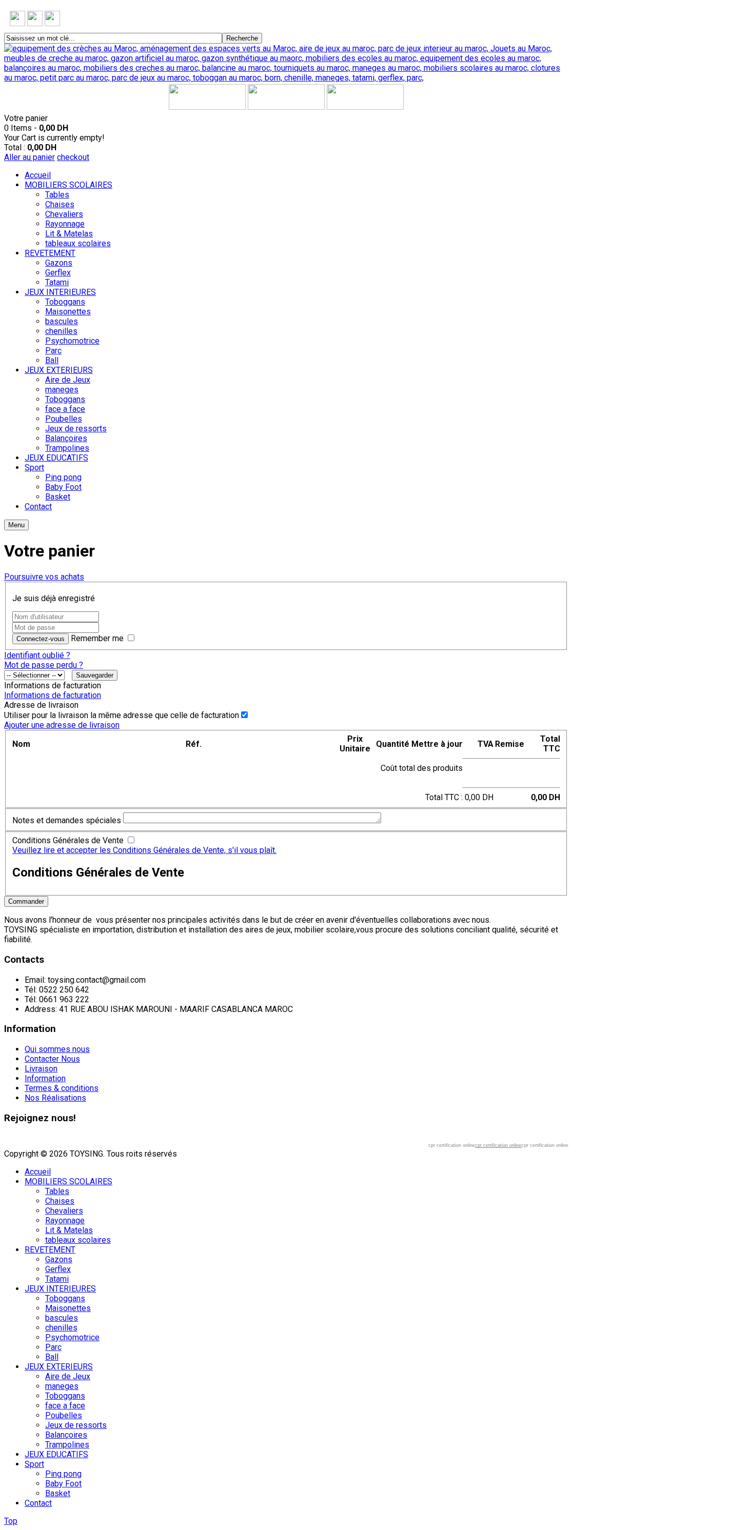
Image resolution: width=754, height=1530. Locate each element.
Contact (38, 1503)
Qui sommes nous (57, 1049)
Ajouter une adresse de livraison (62, 725)
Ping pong (63, 1474)
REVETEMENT (50, 1250)
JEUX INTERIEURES (60, 1289)
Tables (57, 1191)
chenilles (61, 1328)
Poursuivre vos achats (44, 577)
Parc (53, 1347)
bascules (61, 1318)
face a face (65, 1405)
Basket (57, 1493)
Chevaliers (64, 1211)
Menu (16, 525)
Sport (34, 1464)
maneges (61, 1386)
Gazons (58, 1259)
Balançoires (66, 1435)
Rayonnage (65, 1220)
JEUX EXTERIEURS (59, 1367)
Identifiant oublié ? (37, 655)
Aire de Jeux (67, 1376)
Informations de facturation (52, 695)
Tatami (57, 1279)
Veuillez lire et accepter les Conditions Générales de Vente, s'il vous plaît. (144, 850)
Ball (51, 1357)
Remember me (97, 638)
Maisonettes (68, 1308)
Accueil (38, 1172)
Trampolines (67, 1444)
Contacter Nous (52, 1059)
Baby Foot (63, 1483)
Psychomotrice (72, 1337)
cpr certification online (498, 1145)
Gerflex (58, 1269)
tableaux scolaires (78, 1240)
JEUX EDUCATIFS (56, 1454)
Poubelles (63, 1415)
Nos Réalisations (55, 1098)
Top (10, 1521)
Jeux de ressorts (76, 1425)
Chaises (59, 1201)
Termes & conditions (61, 1088)
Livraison (41, 1069)
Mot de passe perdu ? (43, 665)
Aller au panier (29, 157)
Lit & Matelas (69, 1230)
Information (45, 1078)
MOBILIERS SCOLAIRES (68, 1181)
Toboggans (65, 1298)
